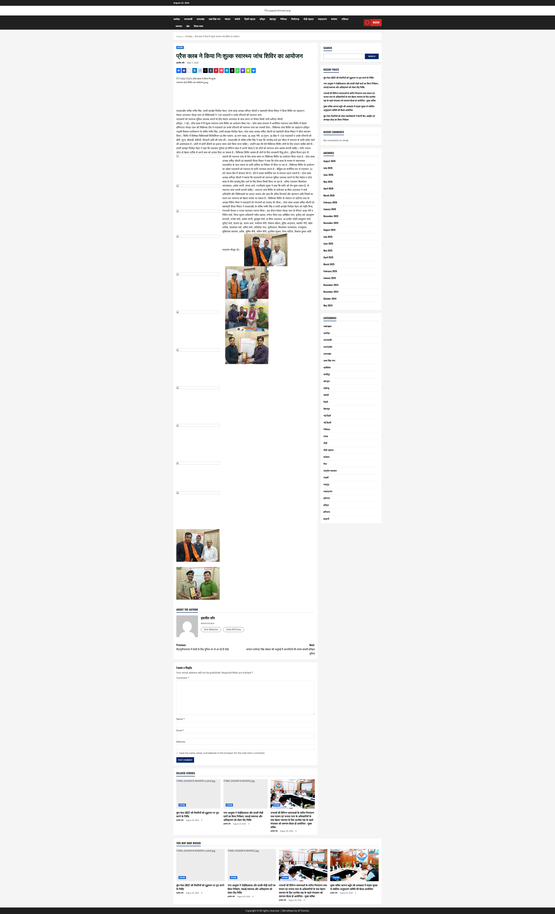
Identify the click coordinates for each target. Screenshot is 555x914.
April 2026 (328, 188)
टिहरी (325, 402)
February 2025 (330, 271)
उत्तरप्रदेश (327, 346)
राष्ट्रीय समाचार (330, 470)
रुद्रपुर (326, 484)
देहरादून (273, 19)
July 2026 (328, 168)
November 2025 (330, 223)
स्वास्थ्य (179, 26)
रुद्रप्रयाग (322, 19)
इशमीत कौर (180, 62)
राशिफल (345, 19)
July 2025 (327, 236)
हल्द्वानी (326, 518)
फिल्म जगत (198, 26)
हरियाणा (326, 512)
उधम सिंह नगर (214, 19)
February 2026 (330, 202)
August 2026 (329, 161)
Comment (182, 677)
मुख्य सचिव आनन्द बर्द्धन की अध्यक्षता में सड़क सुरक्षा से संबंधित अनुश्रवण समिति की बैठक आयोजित (348, 108)
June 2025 (328, 243)
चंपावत (227, 19)
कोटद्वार (326, 381)
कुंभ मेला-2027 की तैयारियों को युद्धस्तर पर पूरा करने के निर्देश (197, 814)
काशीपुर (326, 374)
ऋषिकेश (327, 367)
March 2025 (328, 264)
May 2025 (327, 250)
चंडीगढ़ (326, 388)
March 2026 (329, 195)
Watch (376, 22)
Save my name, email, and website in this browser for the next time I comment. (222, 753)
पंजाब (325, 436)
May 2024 (327, 305)
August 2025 (329, 230)
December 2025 (330, 216)
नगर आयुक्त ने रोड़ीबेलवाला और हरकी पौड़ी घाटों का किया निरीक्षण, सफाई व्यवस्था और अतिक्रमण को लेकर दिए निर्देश (243, 816)
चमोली (237, 19)
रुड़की (326, 477)
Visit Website (211, 629)
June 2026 (328, 174)
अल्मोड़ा (176, 19)
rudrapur (327, 326)
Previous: (202, 647)
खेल (188, 26)
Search (327, 48)
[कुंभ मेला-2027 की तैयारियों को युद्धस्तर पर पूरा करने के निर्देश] (198, 794)
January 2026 (329, 209)
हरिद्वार (262, 19)
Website (180, 741)
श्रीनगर (326, 498)
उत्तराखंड (200, 19)
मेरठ (325, 463)
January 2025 (329, 278)
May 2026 (328, 181)
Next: (280, 649)
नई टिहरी (327, 415)
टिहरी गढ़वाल (249, 19)
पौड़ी (325, 443)
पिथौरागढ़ (295, 19)
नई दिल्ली (327, 422)
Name (180, 719)
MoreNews (288, 910)
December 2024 (330, 285)
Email (180, 730)
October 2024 (329, 298)
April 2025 (328, 257)
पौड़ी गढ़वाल (309, 19)
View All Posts (233, 629)
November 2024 (330, 291)
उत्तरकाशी (188, 19)
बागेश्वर (334, 19)
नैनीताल (283, 19)
